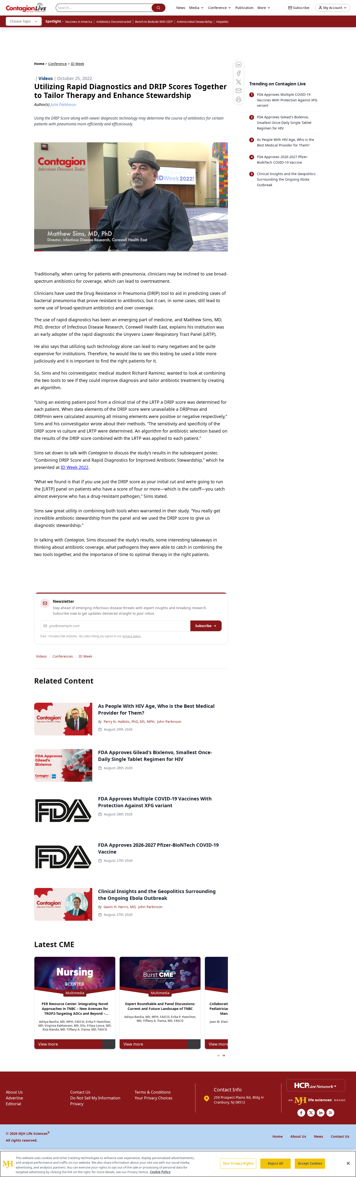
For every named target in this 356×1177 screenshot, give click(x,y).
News (180, 7)
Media (194, 7)
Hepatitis (222, 22)
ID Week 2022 (74, 467)
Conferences (63, 656)
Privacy (76, 1103)
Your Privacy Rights (238, 1163)
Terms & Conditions (153, 1092)
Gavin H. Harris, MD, (120, 906)
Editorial (13, 1103)
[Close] (348, 1163)
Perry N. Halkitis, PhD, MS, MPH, (129, 721)
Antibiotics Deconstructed (113, 22)
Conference (57, 63)
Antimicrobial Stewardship (194, 22)
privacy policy (132, 636)
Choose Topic (20, 21)
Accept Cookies (310, 1163)
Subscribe (203, 625)
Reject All (275, 1163)
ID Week (85, 656)
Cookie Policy (160, 1172)
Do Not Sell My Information (95, 1098)
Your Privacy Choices (153, 1098)
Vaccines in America (78, 22)
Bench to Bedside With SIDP (154, 22)
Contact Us (80, 1092)
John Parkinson (169, 721)
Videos (41, 656)
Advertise (14, 1098)
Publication (244, 7)
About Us (14, 1092)
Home (39, 63)
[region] (178, 1164)
